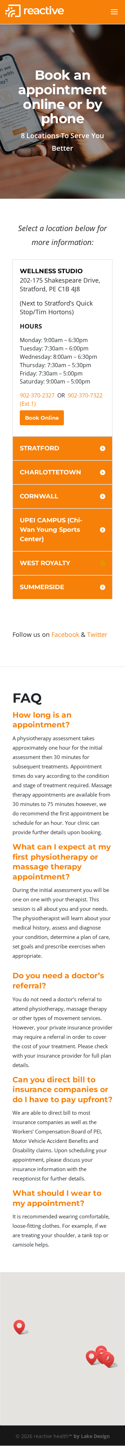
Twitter (97, 634)
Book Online (42, 417)
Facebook (65, 634)
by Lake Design (92, 1436)
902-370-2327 (37, 395)
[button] (111, 1360)
